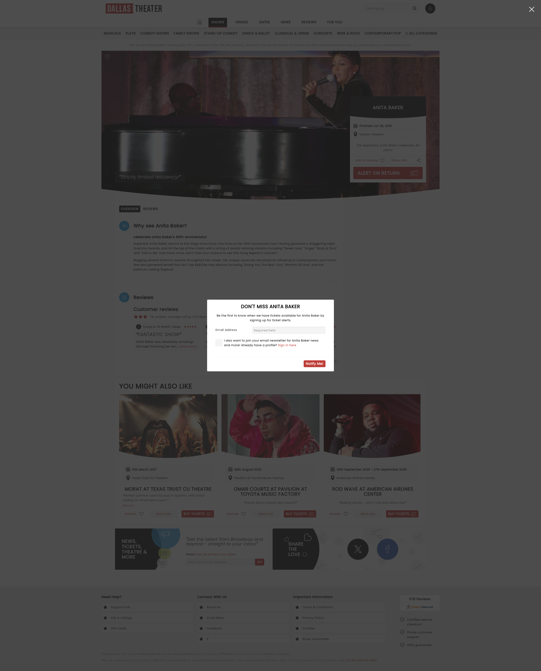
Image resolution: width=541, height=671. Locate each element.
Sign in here (287, 345)
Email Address (226, 330)
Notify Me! (314, 363)
